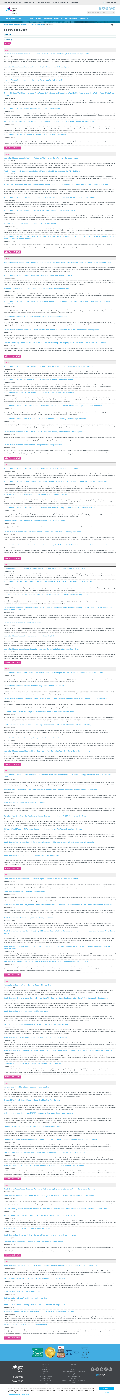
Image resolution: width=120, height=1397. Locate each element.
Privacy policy (25, 1394)
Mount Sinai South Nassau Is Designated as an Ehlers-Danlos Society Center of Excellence (38, 379)
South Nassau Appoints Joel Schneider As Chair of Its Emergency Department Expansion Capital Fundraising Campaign (50, 1189)
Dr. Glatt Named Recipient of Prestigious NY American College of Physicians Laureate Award (39, 712)
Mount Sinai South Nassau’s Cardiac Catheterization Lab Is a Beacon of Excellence (35, 317)
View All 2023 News (12, 458)
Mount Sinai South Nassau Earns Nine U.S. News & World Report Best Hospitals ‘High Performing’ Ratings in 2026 (46, 54)
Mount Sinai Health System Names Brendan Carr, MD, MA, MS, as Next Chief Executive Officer (39, 392)
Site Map (73, 1378)
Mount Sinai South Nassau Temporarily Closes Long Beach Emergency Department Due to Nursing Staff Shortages (48, 581)
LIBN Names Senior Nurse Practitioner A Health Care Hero (25, 1298)
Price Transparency (46, 1367)
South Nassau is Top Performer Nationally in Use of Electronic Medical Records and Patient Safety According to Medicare (50, 1265)
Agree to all (106, 1388)
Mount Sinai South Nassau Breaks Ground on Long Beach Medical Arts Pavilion (34, 686)
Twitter (103, 8)
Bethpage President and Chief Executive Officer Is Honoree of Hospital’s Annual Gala (36, 288)
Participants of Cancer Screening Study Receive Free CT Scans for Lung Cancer (34, 1305)
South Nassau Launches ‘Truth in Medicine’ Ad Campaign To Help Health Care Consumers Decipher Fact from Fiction (49, 1196)
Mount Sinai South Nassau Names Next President (22, 623)
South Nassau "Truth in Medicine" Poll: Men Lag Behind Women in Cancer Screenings (36, 1037)
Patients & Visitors (34, 19)
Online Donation (105, 1376)
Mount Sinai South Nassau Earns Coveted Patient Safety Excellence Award (32, 108)
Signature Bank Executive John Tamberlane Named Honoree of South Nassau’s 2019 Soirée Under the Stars (45, 816)
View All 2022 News (12, 558)
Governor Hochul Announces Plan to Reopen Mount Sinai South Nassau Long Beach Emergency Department (45, 568)
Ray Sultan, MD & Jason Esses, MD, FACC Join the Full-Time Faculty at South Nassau (36, 1024)
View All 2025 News (12, 252)
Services (21, 19)
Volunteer (14, 2)
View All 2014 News (12, 1338)
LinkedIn (113, 8)
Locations (56, 2)
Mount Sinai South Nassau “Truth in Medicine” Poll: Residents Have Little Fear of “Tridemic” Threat (41, 468)
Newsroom (40, 24)
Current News (46, 1378)
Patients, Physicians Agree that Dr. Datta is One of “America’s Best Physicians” (34, 1126)
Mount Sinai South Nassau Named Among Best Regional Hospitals (29, 636)
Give (20, 2)
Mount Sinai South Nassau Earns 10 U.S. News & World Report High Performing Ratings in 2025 (39, 210)
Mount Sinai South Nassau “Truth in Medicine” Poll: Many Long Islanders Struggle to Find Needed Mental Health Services (49, 507)
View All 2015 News (12, 1255)
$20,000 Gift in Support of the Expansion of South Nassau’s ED (27, 1228)
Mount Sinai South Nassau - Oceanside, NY (16, 24)
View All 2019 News (12, 868)
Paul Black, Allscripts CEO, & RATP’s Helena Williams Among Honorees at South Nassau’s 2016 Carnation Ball (45, 1152)
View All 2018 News (12, 975)
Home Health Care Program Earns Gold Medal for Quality (25, 1291)
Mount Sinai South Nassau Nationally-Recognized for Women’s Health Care (33, 738)
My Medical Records (69, 19)
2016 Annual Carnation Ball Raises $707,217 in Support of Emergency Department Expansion (38, 1113)
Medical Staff (40, 2)
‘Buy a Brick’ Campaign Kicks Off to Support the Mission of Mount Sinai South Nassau (36, 494)
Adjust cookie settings (14, 1394)
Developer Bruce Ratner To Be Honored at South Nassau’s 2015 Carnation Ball (33, 1242)
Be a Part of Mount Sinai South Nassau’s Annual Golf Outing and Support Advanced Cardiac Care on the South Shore (49, 121)
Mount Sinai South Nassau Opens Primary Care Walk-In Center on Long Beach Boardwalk (38, 275)
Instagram (110, 8)
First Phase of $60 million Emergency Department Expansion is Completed (32, 1063)
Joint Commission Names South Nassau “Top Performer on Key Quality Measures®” (36, 1278)
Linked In (110, 1370)
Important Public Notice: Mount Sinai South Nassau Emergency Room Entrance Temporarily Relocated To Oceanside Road (50, 790)
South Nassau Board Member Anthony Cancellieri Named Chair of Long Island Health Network (40, 1235)
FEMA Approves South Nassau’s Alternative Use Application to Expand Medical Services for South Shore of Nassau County (50, 1139)
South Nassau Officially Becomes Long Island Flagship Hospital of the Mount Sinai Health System (41, 879)
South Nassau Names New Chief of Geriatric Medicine (24, 892)
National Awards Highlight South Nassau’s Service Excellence (27, 1087)
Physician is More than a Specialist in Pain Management (25, 1324)
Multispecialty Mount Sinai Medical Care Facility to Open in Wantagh (30, 223)
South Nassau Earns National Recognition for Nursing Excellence (28, 918)
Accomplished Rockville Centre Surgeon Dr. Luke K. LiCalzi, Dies (27, 985)
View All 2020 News (12, 764)
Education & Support (51, 19)
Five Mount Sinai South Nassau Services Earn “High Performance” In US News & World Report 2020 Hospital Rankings (48, 725)
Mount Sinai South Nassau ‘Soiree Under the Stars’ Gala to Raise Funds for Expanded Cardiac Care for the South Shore (49, 197)
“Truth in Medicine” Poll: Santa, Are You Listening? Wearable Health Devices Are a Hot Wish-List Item (42, 171)
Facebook (100, 8)
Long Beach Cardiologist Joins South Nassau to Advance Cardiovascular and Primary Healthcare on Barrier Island (48, 961)
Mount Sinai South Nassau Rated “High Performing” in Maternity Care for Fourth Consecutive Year (41, 158)
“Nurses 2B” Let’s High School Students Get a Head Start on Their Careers (32, 1100)
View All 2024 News (12, 356)
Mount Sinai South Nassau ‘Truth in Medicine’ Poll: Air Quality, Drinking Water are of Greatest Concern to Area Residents (49, 366)
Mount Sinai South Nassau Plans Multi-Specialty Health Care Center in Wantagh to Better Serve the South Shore (47, 751)
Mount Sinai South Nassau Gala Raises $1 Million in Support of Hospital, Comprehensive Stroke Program (43, 432)
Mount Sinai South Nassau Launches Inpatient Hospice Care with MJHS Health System (37, 67)
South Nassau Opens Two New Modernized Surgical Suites (26, 1011)
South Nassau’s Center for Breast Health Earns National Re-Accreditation (32, 855)
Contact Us (83, 19)
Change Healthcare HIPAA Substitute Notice (73, 1381)
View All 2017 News (12, 1077)
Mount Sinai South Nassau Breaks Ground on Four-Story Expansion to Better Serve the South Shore (41, 649)
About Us (7, 2)
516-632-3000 (111, 2)
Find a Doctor (10, 19)
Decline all (106, 1392)
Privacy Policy (73, 1374)
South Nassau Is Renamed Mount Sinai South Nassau (24, 803)
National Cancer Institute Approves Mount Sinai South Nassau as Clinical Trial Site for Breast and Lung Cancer (46, 594)
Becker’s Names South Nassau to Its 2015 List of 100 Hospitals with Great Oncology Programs (39, 1215)
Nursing (31, 2)
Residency (48, 2)
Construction (64, 2)
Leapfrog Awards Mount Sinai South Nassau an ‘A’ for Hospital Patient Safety (33, 80)
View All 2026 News (12, 148)
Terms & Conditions (73, 1376)
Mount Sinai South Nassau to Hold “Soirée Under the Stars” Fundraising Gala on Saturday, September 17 (43, 532)
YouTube (107, 8)
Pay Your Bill (74, 2)
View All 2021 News (12, 662)
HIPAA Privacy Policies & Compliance (74, 1371)
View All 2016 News (12, 1179)
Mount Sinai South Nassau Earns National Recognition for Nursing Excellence (33, 445)
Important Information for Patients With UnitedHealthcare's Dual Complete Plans (35, 521)
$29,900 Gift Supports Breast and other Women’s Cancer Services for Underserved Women (39, 1311)
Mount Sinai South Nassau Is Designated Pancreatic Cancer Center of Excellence (35, 134)
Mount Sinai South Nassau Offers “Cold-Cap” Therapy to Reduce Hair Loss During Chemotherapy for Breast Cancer (48, 419)
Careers (25, 2)
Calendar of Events (45, 1381)
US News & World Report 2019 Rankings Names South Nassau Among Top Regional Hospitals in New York (43, 829)
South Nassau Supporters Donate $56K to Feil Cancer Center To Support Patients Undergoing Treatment (44, 1165)
